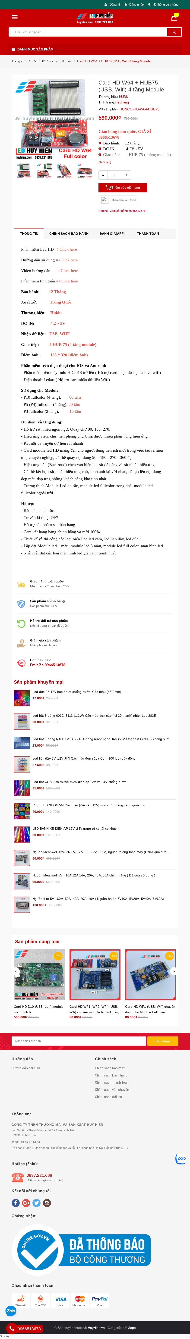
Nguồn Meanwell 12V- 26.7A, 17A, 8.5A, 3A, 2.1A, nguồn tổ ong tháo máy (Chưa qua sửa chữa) (99, 852)
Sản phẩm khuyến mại (39, 682)
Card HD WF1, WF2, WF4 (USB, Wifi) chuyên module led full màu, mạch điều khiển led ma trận (94, 1012)
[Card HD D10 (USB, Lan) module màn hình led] (39, 974)
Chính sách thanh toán (112, 1082)
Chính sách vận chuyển (112, 1090)
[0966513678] (12, 1328)
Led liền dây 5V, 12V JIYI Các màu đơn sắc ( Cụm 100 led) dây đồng (84, 758)
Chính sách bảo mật (110, 1068)
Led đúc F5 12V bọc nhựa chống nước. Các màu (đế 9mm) (76, 692)
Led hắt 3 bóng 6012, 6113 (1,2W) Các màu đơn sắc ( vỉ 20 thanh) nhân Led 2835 (94, 715)
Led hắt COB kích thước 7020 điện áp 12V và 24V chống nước (79, 782)
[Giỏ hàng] (176, 17)
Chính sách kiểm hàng (111, 1075)
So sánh (5, 1336)
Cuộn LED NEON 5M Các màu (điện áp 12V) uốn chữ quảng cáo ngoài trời (88, 805)
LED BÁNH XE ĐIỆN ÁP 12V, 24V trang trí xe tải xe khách (75, 828)
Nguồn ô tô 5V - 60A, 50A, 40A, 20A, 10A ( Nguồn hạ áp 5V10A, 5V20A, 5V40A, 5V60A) (98, 899)
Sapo (132, 1328)
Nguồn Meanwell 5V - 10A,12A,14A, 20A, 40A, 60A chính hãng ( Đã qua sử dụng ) (93, 875)
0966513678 (54, 665)
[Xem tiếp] (104, 162)
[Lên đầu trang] (181, 999)
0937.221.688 (39, 1175)
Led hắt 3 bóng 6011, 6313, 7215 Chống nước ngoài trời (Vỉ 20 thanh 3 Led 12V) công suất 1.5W (100, 739)
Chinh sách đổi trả (108, 1097)
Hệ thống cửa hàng (165, 4)
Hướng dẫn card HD (26, 1068)
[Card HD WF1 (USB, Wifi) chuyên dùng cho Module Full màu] (150, 974)
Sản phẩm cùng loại (37, 941)
